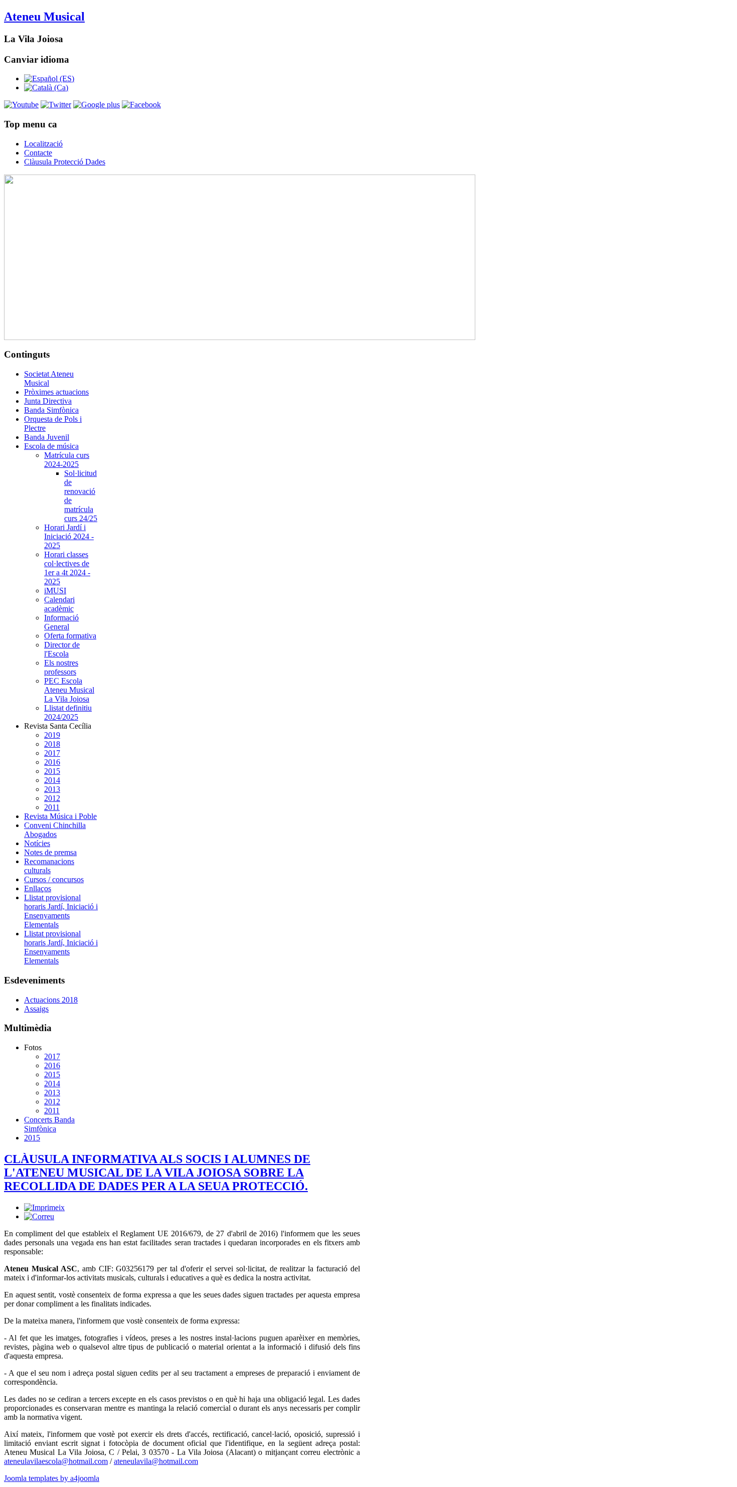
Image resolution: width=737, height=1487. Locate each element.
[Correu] (39, 1216)
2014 (52, 780)
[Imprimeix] (44, 1207)
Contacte (38, 152)
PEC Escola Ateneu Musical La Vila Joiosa (69, 690)
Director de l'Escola (62, 649)
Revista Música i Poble (60, 816)
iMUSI (55, 590)
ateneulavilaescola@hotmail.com (56, 1461)
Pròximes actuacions (56, 392)
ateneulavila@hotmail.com (156, 1461)
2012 (52, 798)
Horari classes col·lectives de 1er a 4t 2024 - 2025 (67, 568)
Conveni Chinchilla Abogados (55, 830)
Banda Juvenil (46, 437)
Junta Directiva (48, 401)
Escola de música (51, 446)
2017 (52, 753)
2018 (52, 744)
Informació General (61, 622)
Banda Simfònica (51, 410)
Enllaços (37, 888)
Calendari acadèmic (59, 604)
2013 (52, 789)
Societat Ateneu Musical (49, 378)
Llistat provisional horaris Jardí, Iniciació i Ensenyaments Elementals (61, 911)
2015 (52, 771)
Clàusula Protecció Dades (64, 161)
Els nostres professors (61, 667)
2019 (52, 735)
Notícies (37, 843)
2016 (52, 762)
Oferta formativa (70, 635)
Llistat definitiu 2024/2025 (68, 712)
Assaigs (36, 1009)
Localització (43, 143)
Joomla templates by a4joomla (51, 1478)
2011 (52, 807)
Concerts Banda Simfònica (49, 1124)
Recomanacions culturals (49, 866)
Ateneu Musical (44, 16)
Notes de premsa (50, 852)
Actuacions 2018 (51, 1000)
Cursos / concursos (54, 879)
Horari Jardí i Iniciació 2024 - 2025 (69, 536)
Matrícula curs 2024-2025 (66, 459)
